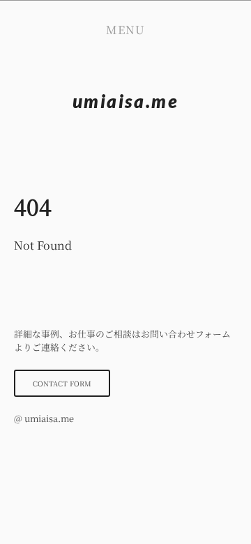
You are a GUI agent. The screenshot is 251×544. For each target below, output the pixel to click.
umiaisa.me (126, 101)
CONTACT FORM (62, 383)
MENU (125, 30)
